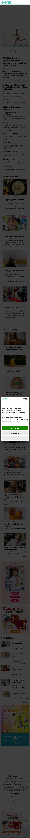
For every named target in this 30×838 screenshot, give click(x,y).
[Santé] (6, 2)
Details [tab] (12, 402)
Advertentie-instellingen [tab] (23, 402)
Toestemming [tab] (5, 402)
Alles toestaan (15, 428)
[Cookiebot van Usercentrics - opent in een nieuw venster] (22, 399)
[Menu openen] (21, 2)
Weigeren (15, 438)
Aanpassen (14, 433)
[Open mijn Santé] (24, 2)
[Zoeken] (28, 2)
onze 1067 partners (10, 410)
